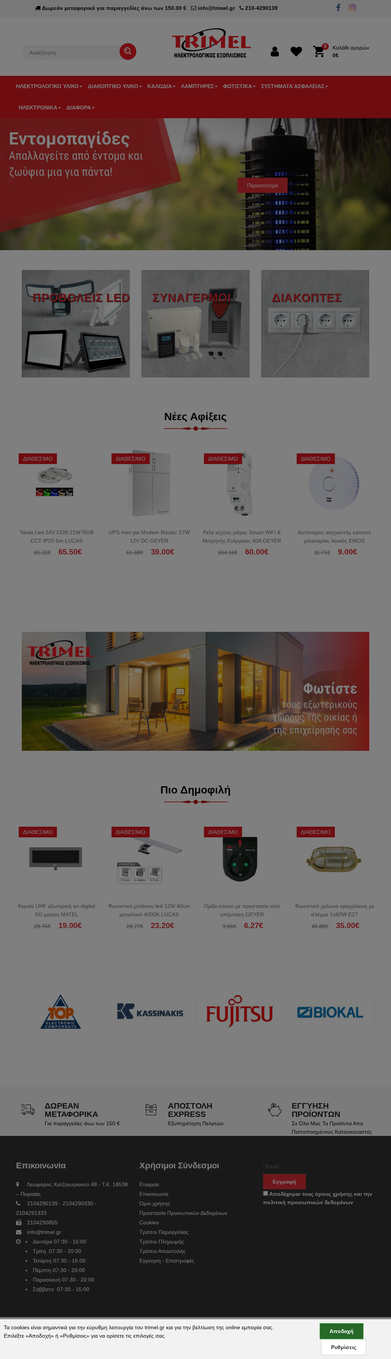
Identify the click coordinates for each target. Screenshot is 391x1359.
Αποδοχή (342, 1331)
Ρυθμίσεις (343, 1347)
